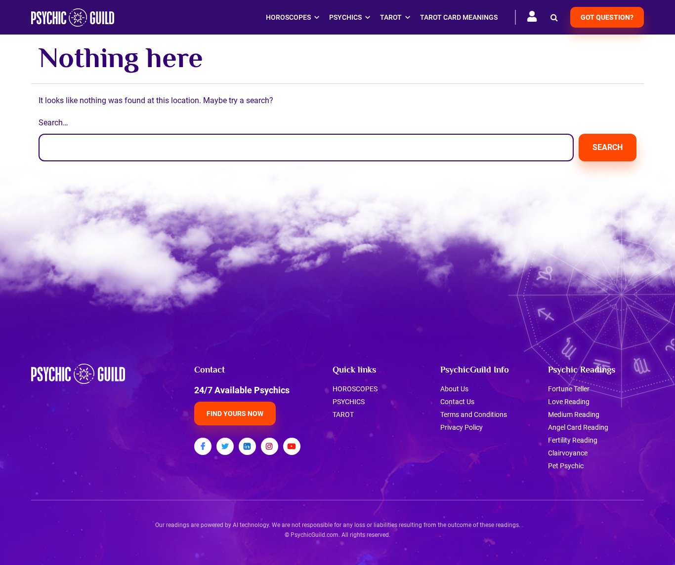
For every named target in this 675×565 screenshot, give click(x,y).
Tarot (391, 17)
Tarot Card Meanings (459, 17)
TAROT (343, 414)
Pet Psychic (566, 466)
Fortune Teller (569, 389)
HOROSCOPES (355, 389)
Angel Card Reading (578, 427)
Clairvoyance (568, 453)
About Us (454, 389)
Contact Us (457, 402)
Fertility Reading (572, 440)
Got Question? (607, 17)
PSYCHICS (349, 402)
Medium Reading (573, 414)
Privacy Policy (461, 427)
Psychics (345, 17)
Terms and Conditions (473, 414)
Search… (53, 122)
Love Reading (569, 402)
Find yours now (235, 413)
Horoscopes (288, 17)
